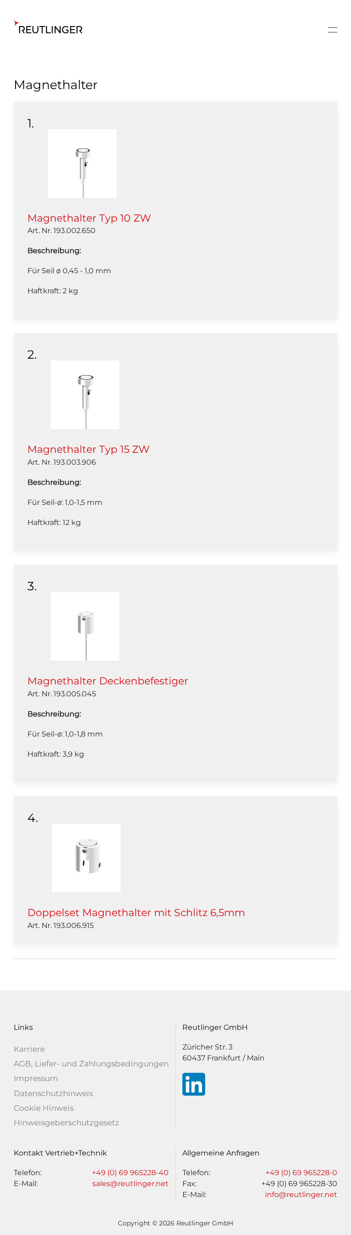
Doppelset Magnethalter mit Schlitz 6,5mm (136, 912)
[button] (332, 29)
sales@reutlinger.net (130, 1183)
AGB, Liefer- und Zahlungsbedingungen (91, 1063)
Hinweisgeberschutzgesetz (66, 1122)
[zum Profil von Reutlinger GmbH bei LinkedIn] (193, 1083)
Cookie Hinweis (44, 1108)
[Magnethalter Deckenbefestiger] (85, 625)
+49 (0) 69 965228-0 (301, 1172)
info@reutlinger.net (301, 1194)
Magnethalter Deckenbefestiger (107, 681)
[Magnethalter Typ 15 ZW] (85, 394)
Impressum (36, 1078)
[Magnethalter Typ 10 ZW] (82, 163)
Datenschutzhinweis (53, 1093)
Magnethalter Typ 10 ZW (89, 218)
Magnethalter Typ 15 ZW (88, 449)
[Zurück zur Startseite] (48, 29)
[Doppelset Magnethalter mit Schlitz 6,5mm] (86, 857)
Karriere (29, 1049)
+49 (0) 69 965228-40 (130, 1172)
